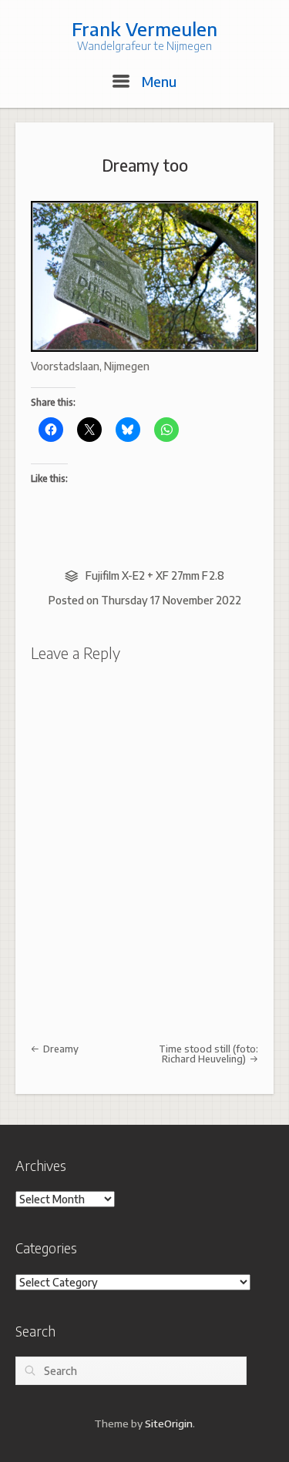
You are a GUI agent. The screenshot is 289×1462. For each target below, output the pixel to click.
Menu (157, 81)
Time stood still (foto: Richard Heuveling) (208, 1053)
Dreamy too (145, 165)
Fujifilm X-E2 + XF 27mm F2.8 (155, 575)
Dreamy (60, 1048)
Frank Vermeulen (144, 28)
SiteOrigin (169, 1423)
